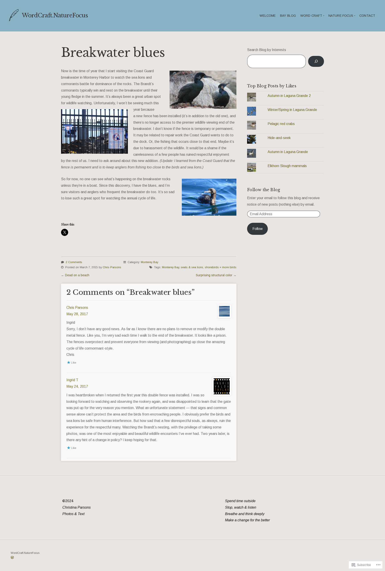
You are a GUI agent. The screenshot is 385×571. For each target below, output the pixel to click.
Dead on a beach (77, 275)
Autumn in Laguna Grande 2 (289, 96)
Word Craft (311, 15)
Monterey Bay (149, 262)
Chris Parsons (112, 267)
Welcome (268, 15)
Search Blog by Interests (266, 50)
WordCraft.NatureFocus (55, 15)
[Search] (316, 61)
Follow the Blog (263, 189)
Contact (367, 15)
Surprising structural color (214, 275)
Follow (257, 229)
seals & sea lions (192, 267)
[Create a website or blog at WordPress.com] (12, 557)
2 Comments (74, 262)
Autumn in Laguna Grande (288, 152)
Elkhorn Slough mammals (287, 166)
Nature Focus (340, 15)
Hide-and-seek (279, 138)
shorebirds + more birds (220, 267)
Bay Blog (288, 15)
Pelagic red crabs (281, 124)
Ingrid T (72, 380)
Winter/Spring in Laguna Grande (292, 110)
